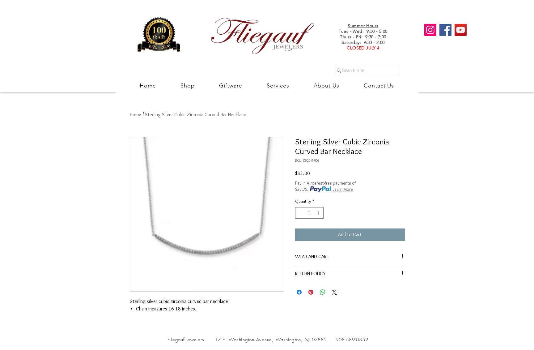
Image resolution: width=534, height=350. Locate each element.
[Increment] (319, 212)
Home (135, 114)
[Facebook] (445, 30)
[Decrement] (300, 212)
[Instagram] (430, 30)
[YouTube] (461, 30)
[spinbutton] (309, 212)
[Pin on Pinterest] (311, 292)
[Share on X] (334, 292)
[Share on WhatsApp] (322, 292)
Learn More (343, 189)
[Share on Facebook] (299, 292)
